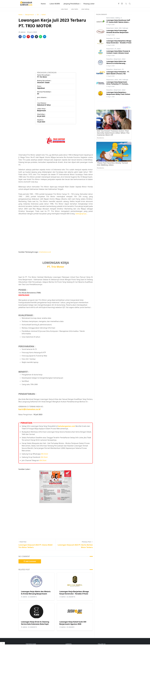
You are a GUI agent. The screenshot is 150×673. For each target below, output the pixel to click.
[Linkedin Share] (32, 36)
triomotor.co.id (45, 252)
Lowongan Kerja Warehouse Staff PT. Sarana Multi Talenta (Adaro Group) (118, 22)
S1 (121, 18)
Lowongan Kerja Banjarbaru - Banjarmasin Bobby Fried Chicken (118, 93)
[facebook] (118, 3)
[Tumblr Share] (36, 36)
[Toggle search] (130, 4)
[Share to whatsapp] (40, 36)
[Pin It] (28, 36)
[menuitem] (43, 3)
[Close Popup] (2, 643)
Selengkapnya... (81, 213)
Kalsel (116, 28)
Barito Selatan (110, 18)
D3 (115, 38)
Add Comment (31, 561)
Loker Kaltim (74, 9)
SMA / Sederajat (123, 28)
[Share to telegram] (44, 36)
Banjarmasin (110, 28)
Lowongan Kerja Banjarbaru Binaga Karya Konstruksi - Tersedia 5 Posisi (74, 592)
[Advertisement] (55, 56)
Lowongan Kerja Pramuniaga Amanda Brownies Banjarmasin (117, 31)
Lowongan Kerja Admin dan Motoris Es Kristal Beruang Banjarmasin (36, 592)
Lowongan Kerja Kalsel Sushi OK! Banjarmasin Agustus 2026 (72, 623)
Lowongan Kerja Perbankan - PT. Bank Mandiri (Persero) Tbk (117, 73)
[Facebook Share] (20, 36)
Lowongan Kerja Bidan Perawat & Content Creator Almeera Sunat (118, 52)
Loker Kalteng (85, 9)
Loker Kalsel (64, 9)
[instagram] (122, 3)
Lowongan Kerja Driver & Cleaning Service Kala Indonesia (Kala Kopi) (35, 623)
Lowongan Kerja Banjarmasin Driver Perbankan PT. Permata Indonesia (117, 84)
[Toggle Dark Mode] (126, 3)
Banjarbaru (109, 38)
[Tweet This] (24, 36)
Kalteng (117, 18)
